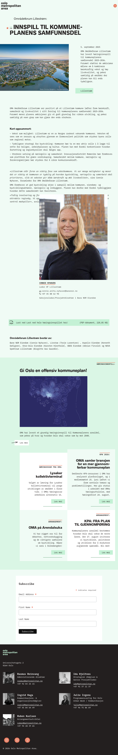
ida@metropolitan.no (84, 683)
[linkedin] (17, 740)
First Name (26, 607)
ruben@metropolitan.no (29, 723)
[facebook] (27, 740)
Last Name (24, 619)
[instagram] (6, 740)
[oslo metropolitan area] (11, 6)
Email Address (28, 594)
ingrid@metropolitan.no (30, 704)
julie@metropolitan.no (85, 704)
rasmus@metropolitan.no (30, 680)
